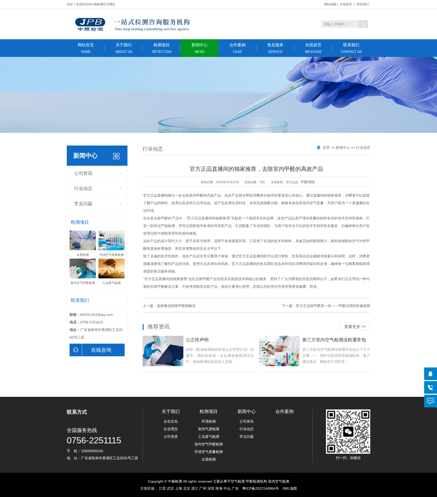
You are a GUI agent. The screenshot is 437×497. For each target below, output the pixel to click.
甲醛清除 (308, 182)
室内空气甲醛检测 (208, 444)
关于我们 (123, 48)
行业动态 (83, 188)
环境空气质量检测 (208, 451)
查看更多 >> (355, 326)
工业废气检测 (208, 436)
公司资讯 (83, 173)
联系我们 (363, 4)
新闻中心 (199, 48)
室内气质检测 (208, 429)
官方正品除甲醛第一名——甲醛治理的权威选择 (333, 306)
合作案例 (237, 48)
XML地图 (289, 488)
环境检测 (209, 421)
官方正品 (292, 182)
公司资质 (171, 436)
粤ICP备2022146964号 (260, 488)
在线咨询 (101, 350)
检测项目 (161, 48)
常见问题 (83, 203)
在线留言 (346, 4)
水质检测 (209, 459)
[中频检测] (132, 24)
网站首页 (86, 48)
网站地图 (330, 4)
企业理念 (171, 429)
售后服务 (275, 48)
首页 (326, 148)
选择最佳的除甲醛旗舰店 (176, 306)
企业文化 (171, 421)
